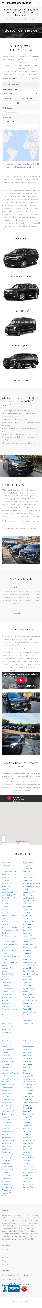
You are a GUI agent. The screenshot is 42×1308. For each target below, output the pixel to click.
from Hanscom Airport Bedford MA (31, 975)
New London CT (29, 1021)
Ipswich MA (6, 863)
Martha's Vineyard (8, 1079)
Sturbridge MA (28, 994)
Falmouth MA (27, 1161)
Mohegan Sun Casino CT (9, 1019)
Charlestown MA (29, 1082)
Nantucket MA (28, 1126)
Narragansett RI (28, 892)
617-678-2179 (21, 62)
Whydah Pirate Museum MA (7, 1191)
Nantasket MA (7, 1161)
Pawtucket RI (28, 1158)
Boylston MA (6, 1158)
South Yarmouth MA (9, 892)
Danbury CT (27, 1111)
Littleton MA (27, 953)
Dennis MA (6, 1041)
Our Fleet (5, 1253)
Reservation (6, 1249)
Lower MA (5, 1117)
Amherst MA (6, 1047)
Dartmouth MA (28, 1167)
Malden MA (27, 1105)
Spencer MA (27, 986)
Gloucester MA (7, 1169)
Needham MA (7, 1105)
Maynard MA (27, 909)
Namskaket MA (7, 1155)
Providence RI (7, 1024)
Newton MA (27, 927)
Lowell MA (5, 1126)
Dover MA (26, 1050)
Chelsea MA (6, 1146)
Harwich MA (6, 1029)
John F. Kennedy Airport (10, 883)
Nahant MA (27, 1070)
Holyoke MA (6, 980)
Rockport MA (6, 994)
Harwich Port (6, 886)
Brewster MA (27, 1055)
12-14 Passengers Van (21, 345)
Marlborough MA (29, 939)
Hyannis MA (27, 915)
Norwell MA (27, 983)
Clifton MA (26, 1073)
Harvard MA (27, 933)
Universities (6, 1015)
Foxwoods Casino (8, 1027)
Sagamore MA (7, 1143)
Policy (4, 1261)
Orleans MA (27, 1099)
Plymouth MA (7, 1178)
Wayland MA (27, 1009)
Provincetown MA (8, 1111)
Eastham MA (6, 1108)
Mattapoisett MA (29, 1140)
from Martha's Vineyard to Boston (10, 1074)
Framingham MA (8, 1167)
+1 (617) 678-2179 (14, 1279)
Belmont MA (27, 1149)
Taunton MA (6, 986)
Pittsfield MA (6, 1152)
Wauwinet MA (7, 1058)
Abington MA (27, 1128)
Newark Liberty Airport (10, 927)
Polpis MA (5, 1064)
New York (5, 1181)
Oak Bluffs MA (7, 1070)
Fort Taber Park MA (9, 872)
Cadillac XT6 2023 (21, 311)
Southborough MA (29, 962)
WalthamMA (27, 907)
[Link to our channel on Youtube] (24, 1304)
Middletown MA (7, 1131)
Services (5, 1257)
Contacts (5, 1265)
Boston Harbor (7, 1091)
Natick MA (26, 1146)
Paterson (5, 901)
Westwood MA (28, 1047)
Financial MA (27, 1117)
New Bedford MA (8, 991)
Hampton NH (27, 1053)
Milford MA (27, 959)
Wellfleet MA (6, 1032)
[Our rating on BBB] (11, 1288)
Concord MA (6, 983)
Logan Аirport (7, 924)
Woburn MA (6, 1175)
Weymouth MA (28, 863)
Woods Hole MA (8, 988)
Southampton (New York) (9, 916)
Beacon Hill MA (28, 1114)
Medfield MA (27, 936)
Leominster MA (28, 997)
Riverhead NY (7, 1055)
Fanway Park (6, 1093)
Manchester (27, 869)
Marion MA (6, 1134)
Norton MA (27, 924)
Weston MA (27, 1006)
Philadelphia (27, 877)
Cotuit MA (5, 933)
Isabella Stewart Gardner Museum (8, 1086)
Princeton (5, 909)
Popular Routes (17, 19)
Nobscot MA (6, 1102)
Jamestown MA (28, 1096)
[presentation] (2, 599)
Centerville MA (7, 974)
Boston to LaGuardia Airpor (9, 1010)
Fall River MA (27, 1088)
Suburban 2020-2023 (21, 277)
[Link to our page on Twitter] (21, 1304)
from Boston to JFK (9, 1006)
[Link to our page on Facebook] (17, 1304)
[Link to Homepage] (18, 3)
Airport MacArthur (8, 997)
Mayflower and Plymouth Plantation (30, 899)
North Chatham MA (9, 895)
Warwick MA (27, 1093)
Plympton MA (28, 1134)
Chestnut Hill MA (8, 1140)
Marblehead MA (7, 1123)
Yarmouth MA (28, 1091)
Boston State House (30, 988)
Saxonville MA (28, 1181)
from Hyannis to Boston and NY (10, 957)
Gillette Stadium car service (9, 952)
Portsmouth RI (28, 1041)
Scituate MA (27, 930)
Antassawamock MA (9, 874)
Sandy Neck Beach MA (10, 942)
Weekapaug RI (28, 1155)
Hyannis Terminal (8, 1114)
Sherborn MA (27, 1164)
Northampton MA (8, 1050)
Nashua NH (27, 1067)
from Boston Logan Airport (30, 1013)
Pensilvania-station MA (10, 1128)
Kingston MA (6, 1184)
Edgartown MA (7, 1044)
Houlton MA (27, 1061)
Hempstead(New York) (10, 921)
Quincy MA (27, 1044)
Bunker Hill (5, 1082)
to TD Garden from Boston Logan (30, 1001)
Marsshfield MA (7, 1187)
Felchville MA (27, 1178)
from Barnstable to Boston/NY (30, 949)
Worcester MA (28, 956)
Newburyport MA (29, 1079)
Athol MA (26, 991)
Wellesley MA (28, 874)
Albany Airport (7, 1000)
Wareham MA (28, 980)
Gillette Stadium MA (30, 965)
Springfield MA (28, 866)
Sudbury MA (6, 1003)
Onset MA (5, 880)
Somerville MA (28, 1143)
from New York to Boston (29, 1174)
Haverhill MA (27, 1064)
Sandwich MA (28, 1187)
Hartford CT (27, 872)
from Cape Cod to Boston (8, 969)
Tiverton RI (6, 866)
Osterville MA (28, 1108)
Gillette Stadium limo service (9, 946)
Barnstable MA (28, 945)
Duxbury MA (27, 904)
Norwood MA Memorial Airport (31, 887)
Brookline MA (7, 1149)
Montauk (5, 912)
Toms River (6, 907)
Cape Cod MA (28, 921)
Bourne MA (27, 1137)
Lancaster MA (28, 1058)
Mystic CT (5, 877)
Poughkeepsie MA (29, 1085)
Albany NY (5, 1164)
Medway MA (27, 968)
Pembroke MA (7, 1196)
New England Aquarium (31, 883)
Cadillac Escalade (21, 380)
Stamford (5, 1053)
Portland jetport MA (30, 1102)
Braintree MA (27, 895)
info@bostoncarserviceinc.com (19, 1284)
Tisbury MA (6, 1120)
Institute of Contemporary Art (8, 1097)
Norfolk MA (27, 912)
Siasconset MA (7, 1061)
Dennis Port (6, 889)
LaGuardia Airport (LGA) (10, 930)
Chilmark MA (6, 1067)
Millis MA (26, 918)
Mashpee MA (6, 1137)
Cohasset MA (28, 1024)
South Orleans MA (8, 898)
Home (7, 19)
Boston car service (30, 1018)
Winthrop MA (6, 977)
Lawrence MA (28, 1076)
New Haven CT (28, 1184)
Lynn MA (5, 1172)
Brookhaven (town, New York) (9, 937)
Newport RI (27, 942)
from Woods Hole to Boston (9, 963)
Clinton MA (27, 1123)
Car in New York (28, 971)
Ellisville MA (27, 1131)
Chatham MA (27, 880)
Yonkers (5, 904)
